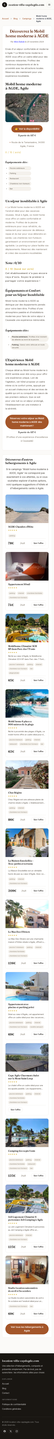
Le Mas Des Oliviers (19, 931)
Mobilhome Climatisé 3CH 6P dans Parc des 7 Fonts (22, 647)
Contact (5, 1393)
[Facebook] (4, 1431)
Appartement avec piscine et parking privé (21, 1006)
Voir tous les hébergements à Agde (27, 1329)
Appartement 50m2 (19, 584)
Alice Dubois (19, 42)
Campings (26, 18)
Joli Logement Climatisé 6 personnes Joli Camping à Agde (25, 1218)
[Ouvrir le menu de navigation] (49, 4)
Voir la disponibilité (27, 128)
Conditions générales (11, 1409)
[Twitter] (10, 1431)
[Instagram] (16, 1431)
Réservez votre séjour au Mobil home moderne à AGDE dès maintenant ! (27, 422)
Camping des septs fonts (21, 1151)
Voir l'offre (38, 543)
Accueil (5, 18)
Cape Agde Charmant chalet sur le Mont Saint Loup (23, 1077)
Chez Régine (15, 792)
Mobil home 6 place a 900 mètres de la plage (21, 723)
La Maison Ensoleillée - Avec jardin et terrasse (20, 862)
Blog (16, 18)
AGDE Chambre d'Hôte (20, 526)
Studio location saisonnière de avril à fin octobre (23, 1289)
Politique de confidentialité (14, 1404)
